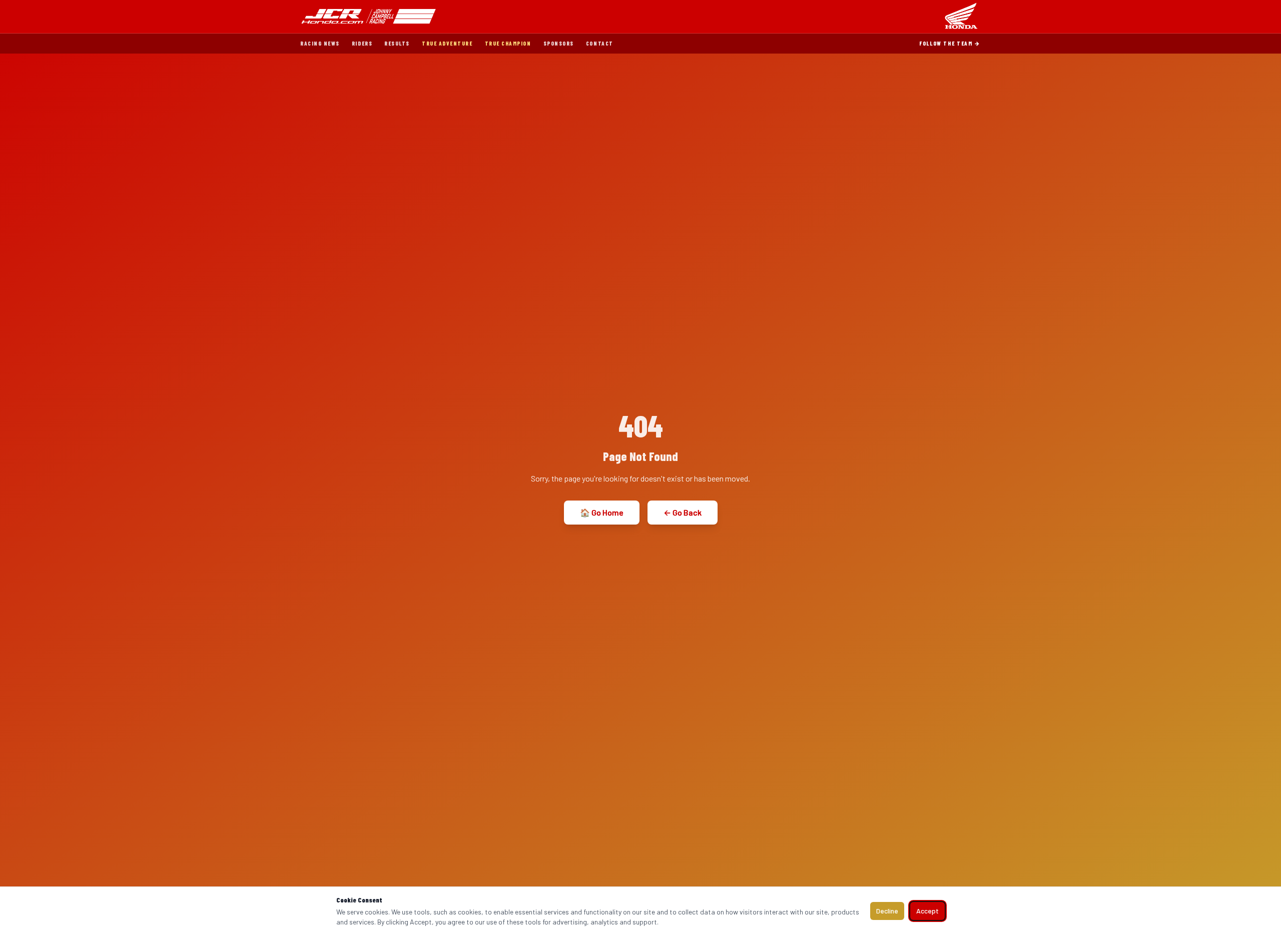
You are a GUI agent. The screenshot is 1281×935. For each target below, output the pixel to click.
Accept (927, 910)
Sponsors (558, 43)
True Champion (508, 43)
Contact (599, 43)
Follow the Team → (950, 43)
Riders (362, 43)
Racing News (320, 43)
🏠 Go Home (601, 512)
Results (397, 43)
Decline (887, 910)
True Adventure (447, 43)
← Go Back (683, 512)
